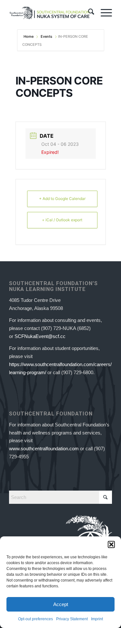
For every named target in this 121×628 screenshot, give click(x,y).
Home (29, 36)
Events (46, 36)
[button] (111, 544)
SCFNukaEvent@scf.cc (40, 336)
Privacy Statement (72, 619)
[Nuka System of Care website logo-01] (50, 13)
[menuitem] (88, 13)
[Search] (88, 13)
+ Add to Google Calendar (62, 198)
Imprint (97, 619)
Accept (60, 604)
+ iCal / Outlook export (62, 219)
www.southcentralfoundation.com (44, 448)
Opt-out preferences (35, 619)
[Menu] (103, 13)
